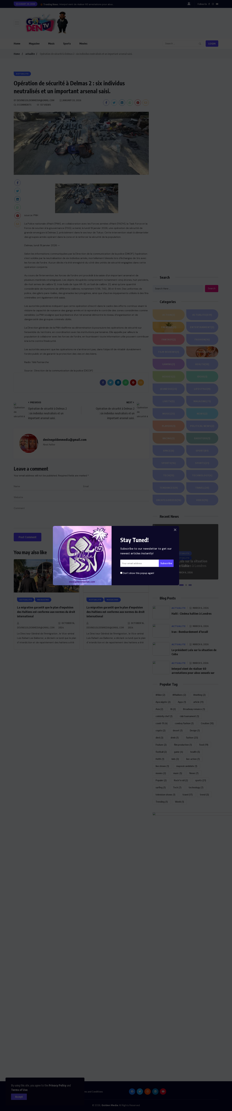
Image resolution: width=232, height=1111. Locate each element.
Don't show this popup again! (138, 573)
